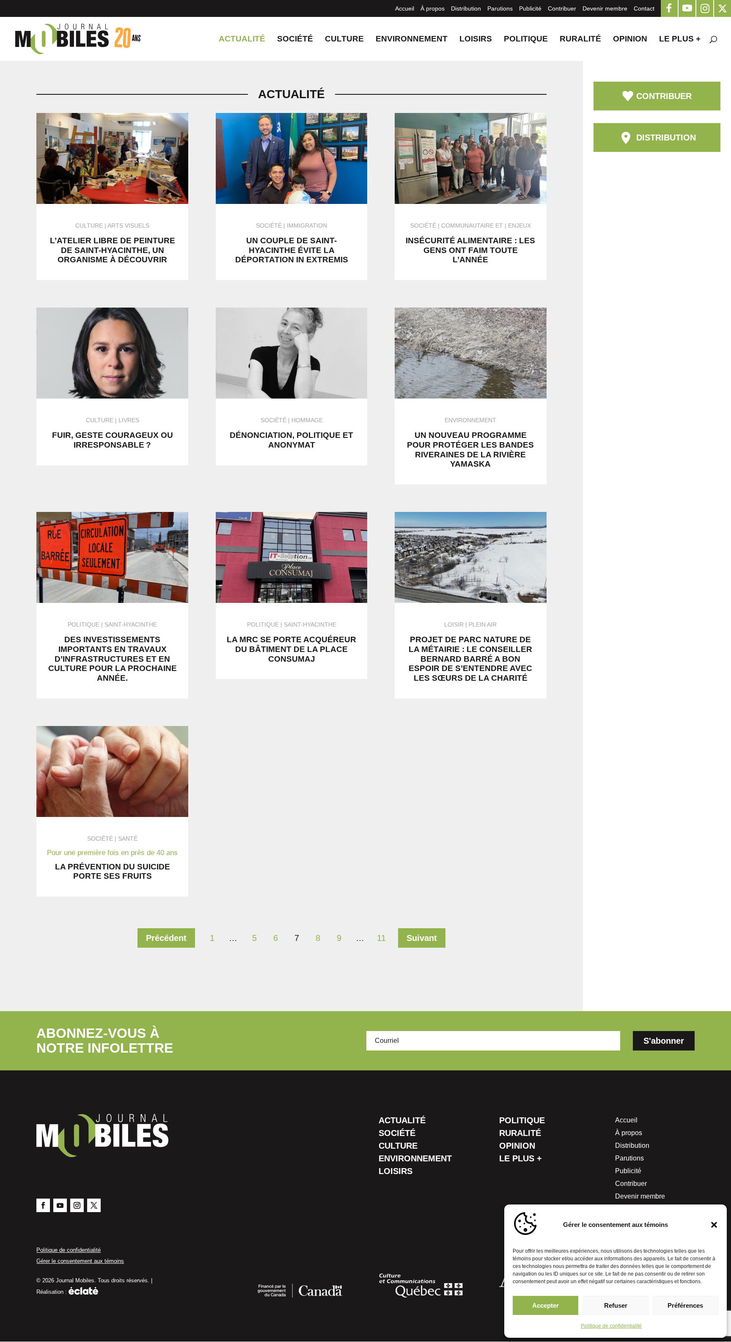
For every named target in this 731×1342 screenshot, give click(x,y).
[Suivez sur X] (94, 1205)
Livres (128, 420)
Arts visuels (128, 225)
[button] (714, 1225)
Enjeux (519, 225)
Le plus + (680, 39)
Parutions (500, 8)
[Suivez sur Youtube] (60, 1205)
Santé (127, 838)
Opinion (630, 39)
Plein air (483, 624)
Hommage (307, 420)
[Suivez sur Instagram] (77, 1205)
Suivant (422, 938)
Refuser (615, 1305)
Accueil (404, 8)
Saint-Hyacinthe (130, 624)
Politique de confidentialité (611, 1326)
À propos (432, 8)
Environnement (412, 39)
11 (381, 938)
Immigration (307, 225)
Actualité (242, 39)
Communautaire (467, 225)
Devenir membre (605, 8)
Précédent (166, 938)
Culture (344, 39)
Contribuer (562, 8)
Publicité (530, 8)
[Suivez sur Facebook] (43, 1205)
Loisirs (475, 39)
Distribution (466, 8)
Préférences (685, 1305)
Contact (644, 8)
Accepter (545, 1305)
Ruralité (580, 39)
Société (295, 39)
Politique (526, 39)
